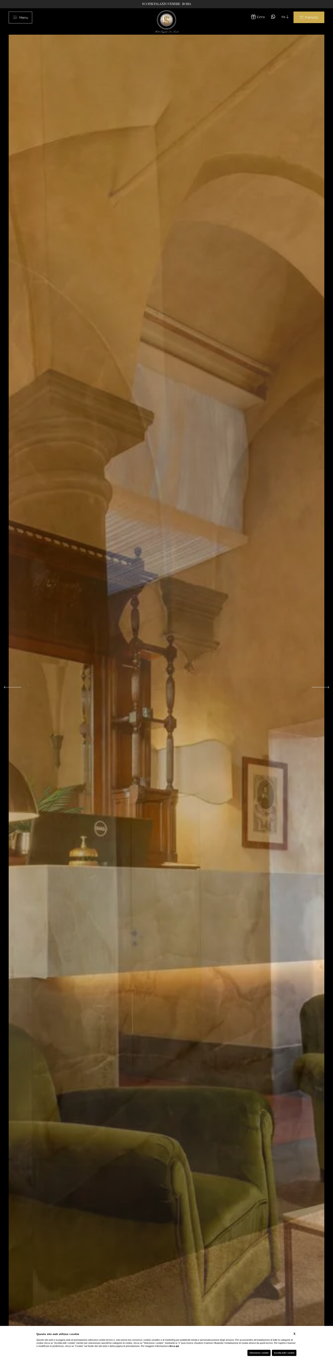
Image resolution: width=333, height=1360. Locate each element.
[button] (12, 687)
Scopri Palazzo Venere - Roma (166, 4)
